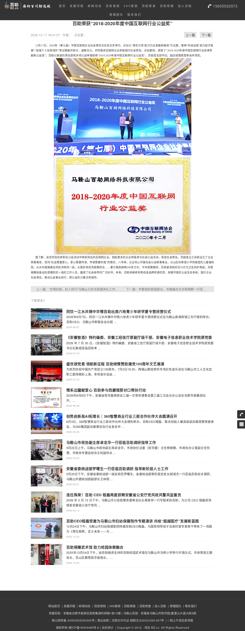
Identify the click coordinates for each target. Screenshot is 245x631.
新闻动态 (95, 6)
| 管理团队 (174, 606)
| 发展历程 (68, 606)
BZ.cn (155, 627)
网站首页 (54, 606)
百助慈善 (149, 6)
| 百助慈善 (128, 606)
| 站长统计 (107, 627)
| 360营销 (113, 606)
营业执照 (103, 620)
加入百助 (185, 6)
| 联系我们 (189, 606)
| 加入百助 (159, 606)
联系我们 (134, 14)
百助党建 (167, 6)
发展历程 (77, 6)
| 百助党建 (143, 606)
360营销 (131, 6)
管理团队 (116, 14)
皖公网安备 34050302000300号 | (74, 620)
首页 (62, 6)
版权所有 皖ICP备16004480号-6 (77, 627)
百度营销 (113, 6)
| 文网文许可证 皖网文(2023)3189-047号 (137, 620)
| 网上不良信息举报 (179, 620)
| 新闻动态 (83, 606)
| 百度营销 (98, 606)
